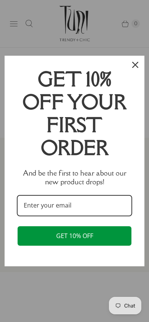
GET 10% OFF (74, 236)
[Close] (135, 65)
